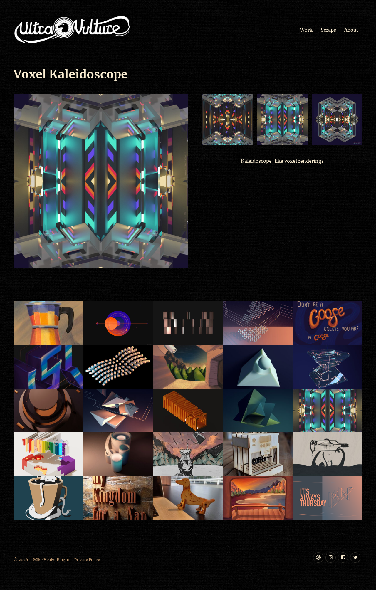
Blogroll (64, 559)
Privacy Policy (87, 559)
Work (306, 30)
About (351, 30)
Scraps (328, 30)
